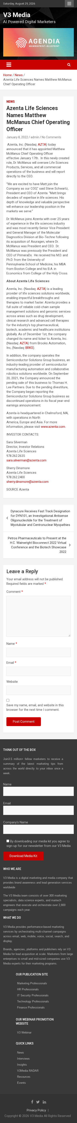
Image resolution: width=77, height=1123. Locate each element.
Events (21, 1082)
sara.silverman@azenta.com (26, 460)
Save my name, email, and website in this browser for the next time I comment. (35, 707)
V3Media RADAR (27, 1070)
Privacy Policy (36, 1110)
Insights (22, 1064)
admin (35, 137)
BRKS (29, 348)
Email (11, 663)
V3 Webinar (24, 1032)
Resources (23, 1076)
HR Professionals (28, 989)
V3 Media (16, 15)
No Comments (51, 137)
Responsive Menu (69, 3)
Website (12, 682)
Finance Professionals (31, 1007)
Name (11, 644)
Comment (14, 592)
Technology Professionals (33, 1001)
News (10, 101)
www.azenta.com (53, 427)
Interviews (23, 1058)
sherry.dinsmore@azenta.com (27, 482)
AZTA (42, 144)
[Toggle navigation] (8, 65)
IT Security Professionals (33, 995)
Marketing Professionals (32, 983)
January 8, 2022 (17, 137)
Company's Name (15, 822)
